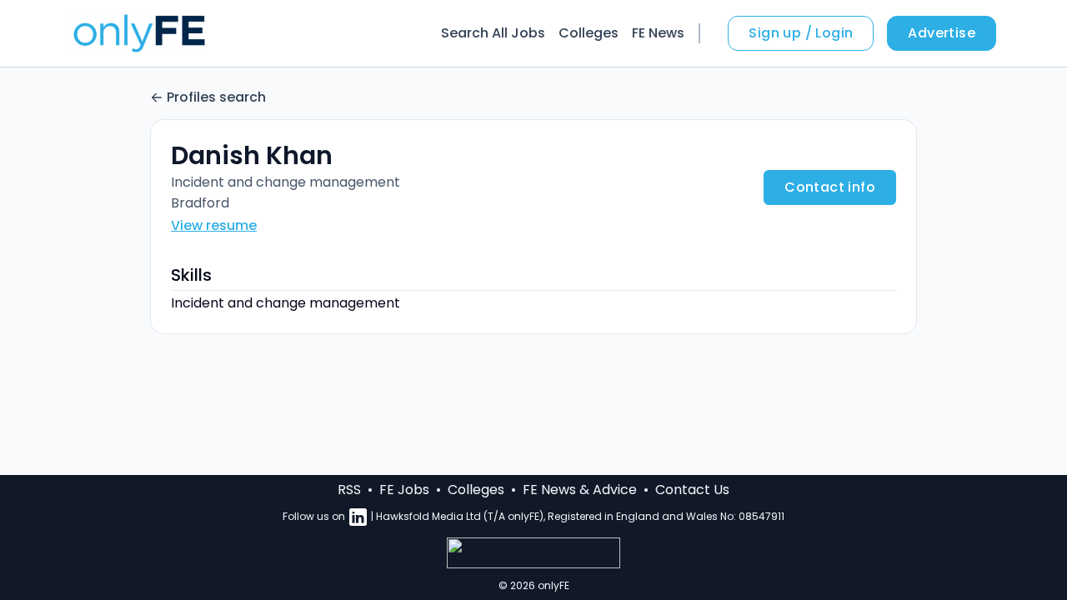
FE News (658, 32)
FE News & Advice (580, 489)
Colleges (589, 32)
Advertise (941, 32)
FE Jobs (404, 489)
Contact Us (692, 489)
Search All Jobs (493, 32)
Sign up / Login (801, 32)
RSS (349, 489)
